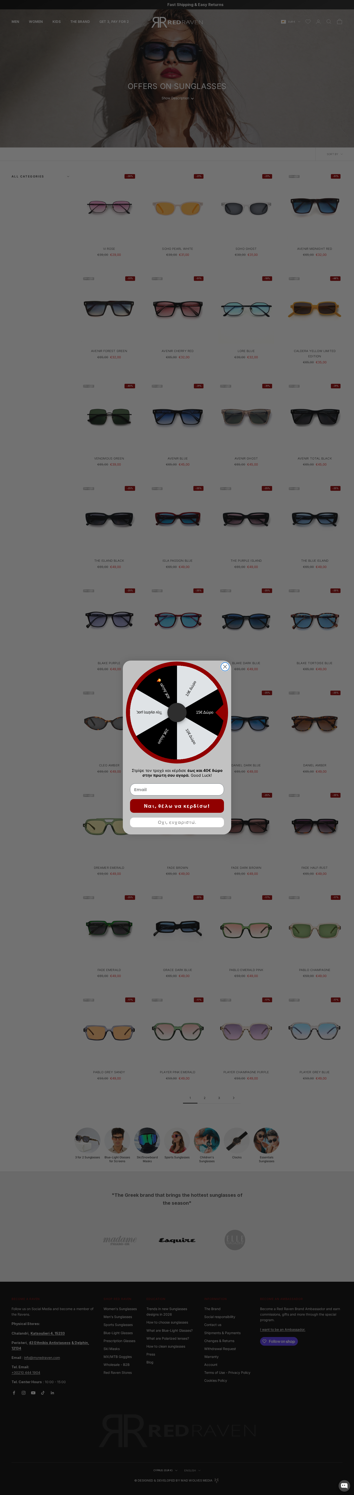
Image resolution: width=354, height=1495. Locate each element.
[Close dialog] (225, 666)
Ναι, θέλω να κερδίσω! (177, 806)
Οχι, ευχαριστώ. (177, 822)
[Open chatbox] (344, 1486)
